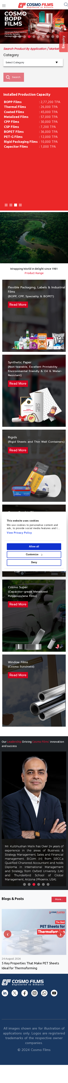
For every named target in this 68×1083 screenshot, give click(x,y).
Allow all (34, 546)
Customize (32, 554)
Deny (34, 562)
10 (57, 36)
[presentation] (7, 934)
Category (11, 55)
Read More (17, 304)
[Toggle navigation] (4, 5)
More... (59, 899)
